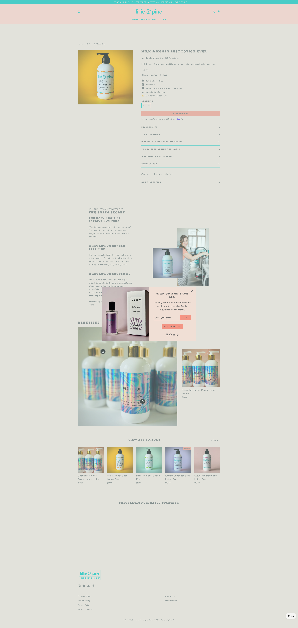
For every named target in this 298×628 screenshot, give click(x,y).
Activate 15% (172, 326)
